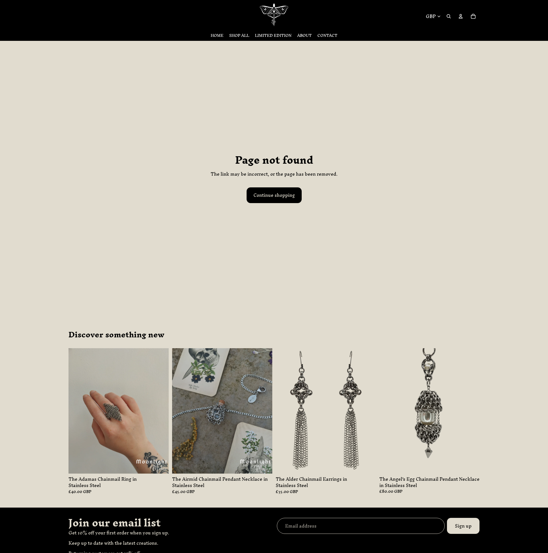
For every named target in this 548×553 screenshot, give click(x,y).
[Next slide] (263, 410)
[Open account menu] (460, 16)
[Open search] (448, 16)
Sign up (463, 526)
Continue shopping (274, 195)
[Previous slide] (180, 410)
